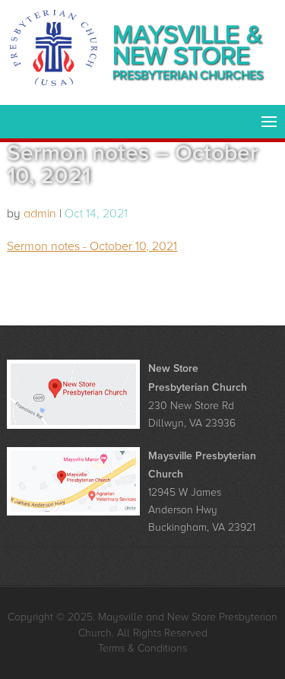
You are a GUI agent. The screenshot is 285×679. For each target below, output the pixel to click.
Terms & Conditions (142, 648)
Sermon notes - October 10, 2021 (92, 246)
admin (40, 213)
